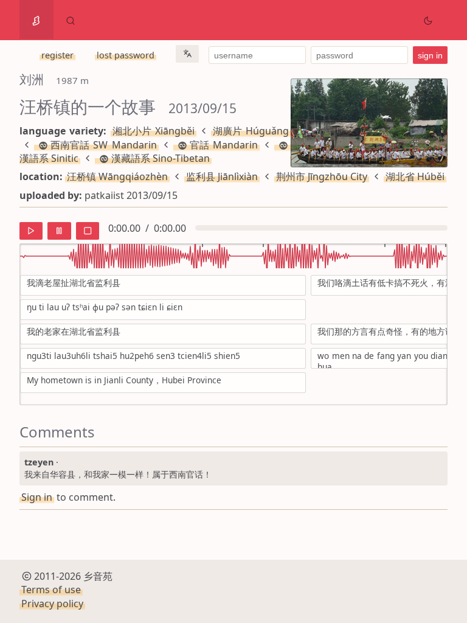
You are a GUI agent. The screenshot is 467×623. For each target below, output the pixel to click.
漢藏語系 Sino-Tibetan (160, 158)
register (57, 55)
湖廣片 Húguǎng (251, 130)
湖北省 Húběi (415, 176)
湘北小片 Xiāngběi (153, 130)
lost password (125, 55)
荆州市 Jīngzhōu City (321, 176)
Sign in (36, 497)
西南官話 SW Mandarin (103, 144)
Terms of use (51, 589)
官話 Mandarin (224, 144)
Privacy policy (52, 603)
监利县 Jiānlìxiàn (222, 176)
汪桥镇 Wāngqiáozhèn (117, 176)
